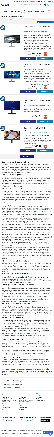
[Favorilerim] (48, 5)
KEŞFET (28, 58)
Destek (45, 1)
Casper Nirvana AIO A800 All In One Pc (37, 129)
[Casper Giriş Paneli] (52, 4)
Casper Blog (32, 1)
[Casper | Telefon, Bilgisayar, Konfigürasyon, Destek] (9, 5)
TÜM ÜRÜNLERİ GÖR (27, 156)
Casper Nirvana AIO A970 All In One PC (37, 28)
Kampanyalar (26, 1)
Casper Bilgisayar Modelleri (12, 19)
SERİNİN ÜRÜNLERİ (44, 58)
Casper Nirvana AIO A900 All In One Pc (37, 102)
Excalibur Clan (39, 1)
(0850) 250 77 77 (11, 420)
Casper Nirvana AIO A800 (16, 371)
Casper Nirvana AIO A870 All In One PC (37, 65)
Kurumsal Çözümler (18, 1)
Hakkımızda (50, 1)
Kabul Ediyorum (47, 432)
